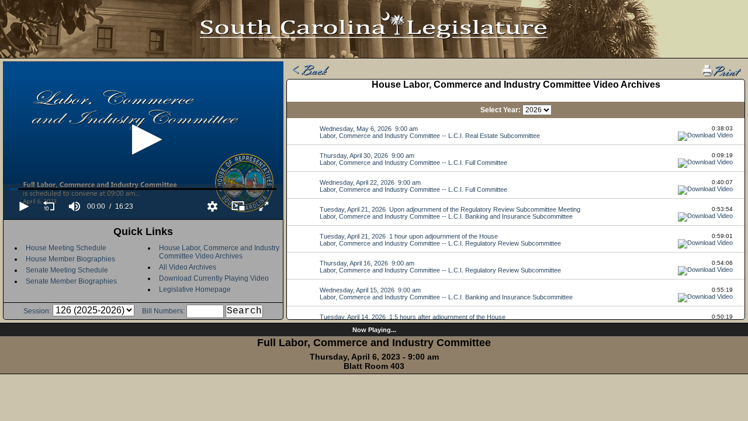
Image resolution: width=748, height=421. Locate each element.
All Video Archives (187, 267)
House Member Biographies (70, 259)
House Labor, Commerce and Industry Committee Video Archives (219, 252)
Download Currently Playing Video (214, 278)
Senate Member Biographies (71, 281)
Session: (37, 311)
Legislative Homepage (195, 289)
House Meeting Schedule (66, 248)
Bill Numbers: (163, 311)
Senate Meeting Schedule (67, 270)
